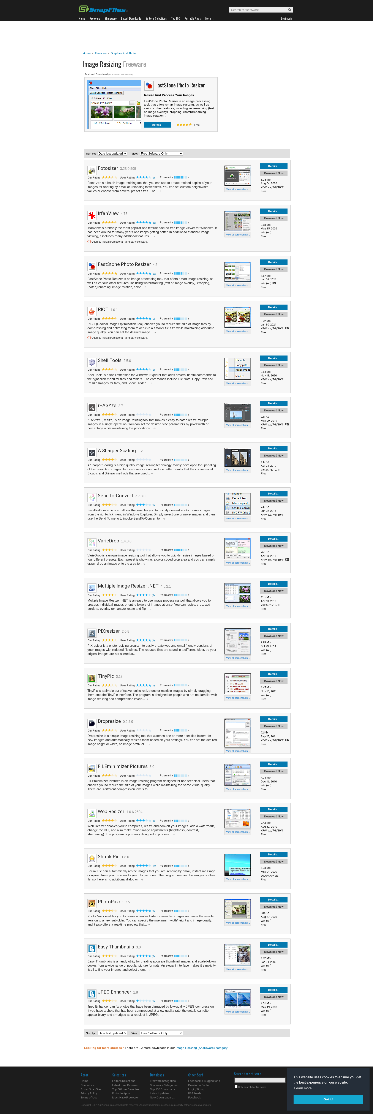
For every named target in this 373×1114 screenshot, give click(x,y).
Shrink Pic (109, 856)
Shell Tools (110, 360)
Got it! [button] (328, 1099)
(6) (153, 640)
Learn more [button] (303, 1088)
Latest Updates (159, 1093)
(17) (154, 273)
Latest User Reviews (125, 1085)
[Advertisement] (186, 36)
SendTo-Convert (115, 495)
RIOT (103, 309)
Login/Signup (196, 1089)
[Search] (288, 10)
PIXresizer (109, 631)
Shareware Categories (163, 1085)
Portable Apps (121, 1093)
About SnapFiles (91, 1089)
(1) (153, 177)
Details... (157, 124)
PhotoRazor (110, 901)
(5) (153, 319)
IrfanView (108, 213)
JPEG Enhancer (114, 992)
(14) (154, 866)
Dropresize (109, 721)
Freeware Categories (163, 1080)
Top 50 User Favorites (125, 1089)
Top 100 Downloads (162, 1089)
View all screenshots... (238, 189)
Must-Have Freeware (125, 1097)
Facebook (194, 1097)
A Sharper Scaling (117, 450)
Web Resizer (111, 811)
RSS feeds (194, 1093)
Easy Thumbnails (116, 947)
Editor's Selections (123, 1080)
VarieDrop (108, 541)
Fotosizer (108, 168)
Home (86, 53)
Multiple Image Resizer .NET (128, 586)
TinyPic (106, 676)
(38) (154, 222)
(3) (153, 821)
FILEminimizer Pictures (123, 766)
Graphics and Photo (123, 53)
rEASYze (107, 405)
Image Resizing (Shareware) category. (202, 1047)
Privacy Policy (89, 1093)
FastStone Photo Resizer (124, 264)
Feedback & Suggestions (204, 1080)
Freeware (100, 53)
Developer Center (199, 1085)
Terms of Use (89, 1097)
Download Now (274, 173)
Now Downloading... (162, 1097)
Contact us (87, 1085)
